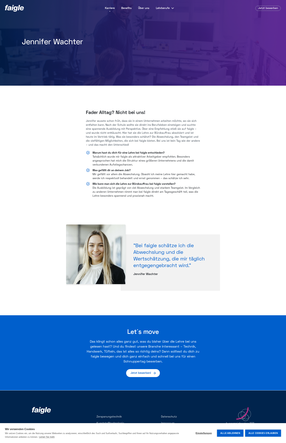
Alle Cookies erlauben (263, 433)
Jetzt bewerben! (141, 373)
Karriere (110, 8)
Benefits (126, 8)
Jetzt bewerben (268, 8)
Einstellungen (204, 433)
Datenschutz (169, 417)
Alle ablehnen (230, 433)
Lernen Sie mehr (47, 437)
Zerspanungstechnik (109, 417)
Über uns (143, 8)
